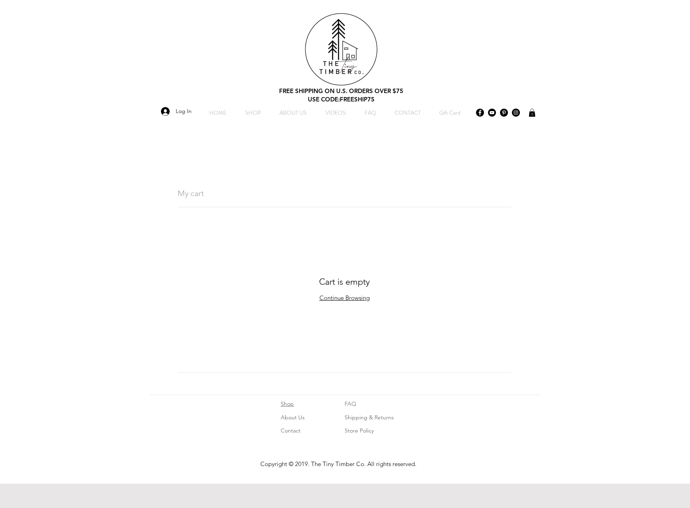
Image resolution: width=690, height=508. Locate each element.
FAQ (350, 403)
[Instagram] (516, 113)
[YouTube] (492, 113)
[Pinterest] (504, 113)
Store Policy (359, 430)
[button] (532, 113)
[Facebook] (480, 113)
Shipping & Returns (369, 417)
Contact (291, 430)
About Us (293, 417)
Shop (287, 403)
